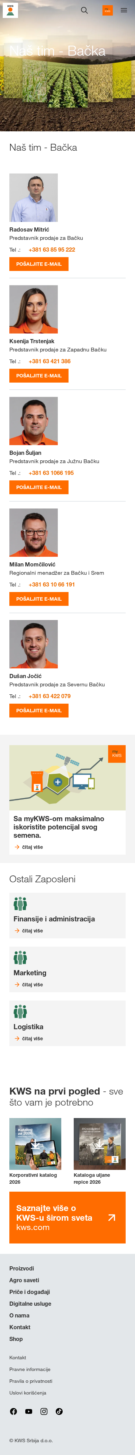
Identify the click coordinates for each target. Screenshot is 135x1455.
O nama (19, 1315)
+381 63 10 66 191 (52, 584)
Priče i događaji (29, 1291)
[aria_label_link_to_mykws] (107, 10)
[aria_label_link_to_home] (10, 10)
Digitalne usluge (30, 1303)
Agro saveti (24, 1280)
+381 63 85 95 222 (52, 249)
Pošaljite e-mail (39, 264)
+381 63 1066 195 (51, 472)
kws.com (54, 1217)
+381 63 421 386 (50, 361)
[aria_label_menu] (124, 10)
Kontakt (19, 1327)
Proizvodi (21, 1268)
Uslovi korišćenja (27, 1393)
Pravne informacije (30, 1369)
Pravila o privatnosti (30, 1381)
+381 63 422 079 (50, 696)
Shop (16, 1338)
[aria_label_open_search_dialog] (84, 10)
